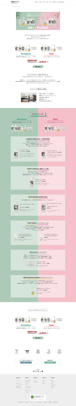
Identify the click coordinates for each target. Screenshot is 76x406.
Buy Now (38, 66)
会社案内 (52, 380)
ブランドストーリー (18, 381)
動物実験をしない (18, 386)
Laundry (28, 380)
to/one (34, 402)
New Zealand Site (53, 386)
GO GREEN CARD (36, 381)
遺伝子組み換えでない (19, 387)
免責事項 (52, 383)
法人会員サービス (53, 384)
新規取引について (26, 362)
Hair (26, 389)
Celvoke (31, 402)
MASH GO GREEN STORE (21, 402)
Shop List (35, 380)
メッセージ (17, 380)
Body (27, 383)
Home (12, 6)
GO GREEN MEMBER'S (55, 402)
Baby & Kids (29, 390)
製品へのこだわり (18, 383)
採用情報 (52, 387)
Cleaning (28, 387)
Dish (27, 381)
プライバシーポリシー (53, 381)
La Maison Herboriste (39, 402)
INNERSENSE (50, 402)
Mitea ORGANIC (45, 402)
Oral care (28, 386)
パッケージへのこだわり (19, 384)
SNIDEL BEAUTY (27, 402)
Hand (27, 384)
